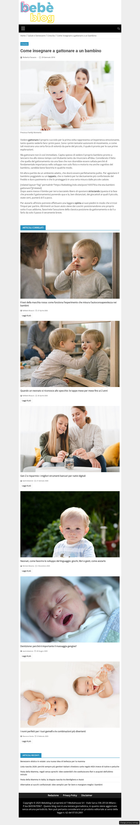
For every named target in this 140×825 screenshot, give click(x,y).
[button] (118, 28)
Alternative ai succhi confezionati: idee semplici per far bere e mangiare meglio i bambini (61, 784)
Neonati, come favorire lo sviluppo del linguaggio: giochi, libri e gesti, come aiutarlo (63, 561)
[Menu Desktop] (23, 28)
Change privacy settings (129, 822)
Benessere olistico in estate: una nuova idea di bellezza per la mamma (52, 761)
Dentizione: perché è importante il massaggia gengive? (48, 646)
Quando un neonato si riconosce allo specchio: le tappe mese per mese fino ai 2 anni (64, 390)
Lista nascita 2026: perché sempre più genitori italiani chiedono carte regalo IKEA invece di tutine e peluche (69, 766)
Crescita (24, 44)
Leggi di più (26, 315)
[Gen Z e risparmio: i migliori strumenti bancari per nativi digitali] (70, 439)
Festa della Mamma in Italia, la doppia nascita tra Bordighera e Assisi (52, 779)
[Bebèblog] (37, 12)
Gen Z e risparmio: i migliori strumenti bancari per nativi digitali (53, 475)
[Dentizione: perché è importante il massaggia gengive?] (70, 609)
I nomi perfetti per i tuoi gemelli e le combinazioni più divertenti (53, 731)
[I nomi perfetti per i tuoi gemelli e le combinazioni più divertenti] (70, 695)
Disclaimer (86, 795)
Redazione (53, 795)
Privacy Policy (70, 795)
